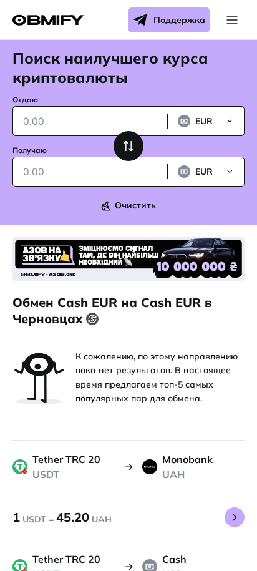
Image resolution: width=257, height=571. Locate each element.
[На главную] (48, 20)
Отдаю (25, 99)
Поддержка (179, 20)
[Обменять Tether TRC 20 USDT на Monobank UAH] (235, 517)
